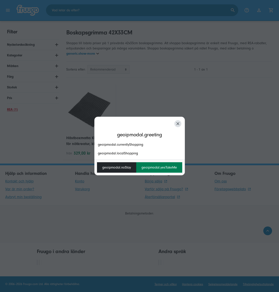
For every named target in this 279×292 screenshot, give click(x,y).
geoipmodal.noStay (116, 167)
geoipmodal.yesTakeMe (159, 167)
